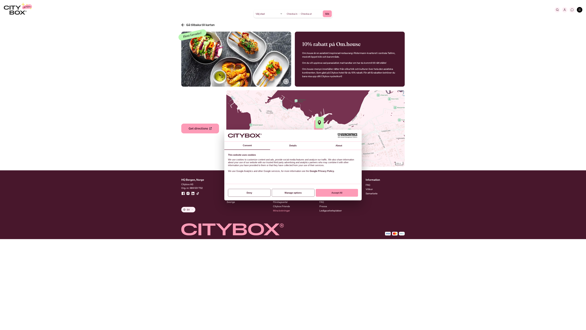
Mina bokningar (281, 210)
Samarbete (372, 193)
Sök (327, 13)
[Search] (557, 9)
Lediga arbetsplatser (330, 210)
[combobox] (188, 209)
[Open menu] (579, 10)
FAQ (321, 202)
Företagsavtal (280, 202)
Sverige (231, 202)
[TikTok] (198, 193)
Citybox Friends (281, 206)
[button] (319, 122)
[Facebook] (183, 193)
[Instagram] (188, 193)
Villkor (369, 189)
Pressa (323, 206)
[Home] (25, 10)
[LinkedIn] (193, 193)
